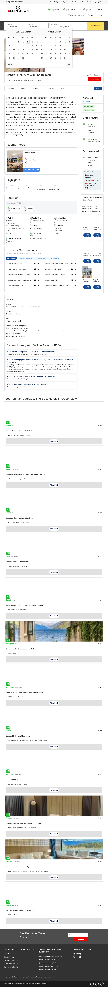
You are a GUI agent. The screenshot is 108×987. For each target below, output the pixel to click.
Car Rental (97, 10)
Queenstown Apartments (47, 969)
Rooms (23, 88)
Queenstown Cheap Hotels (48, 966)
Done (68, 64)
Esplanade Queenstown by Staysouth (20, 910)
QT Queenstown (12, 779)
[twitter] (97, 984)
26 (37, 54)
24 (27, 54)
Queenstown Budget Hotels (48, 959)
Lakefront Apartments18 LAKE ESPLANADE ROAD (25, 474)
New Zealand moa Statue (60, 367)
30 (23, 58)
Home (56, 10)
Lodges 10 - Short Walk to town (18, 736)
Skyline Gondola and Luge (57, 369)
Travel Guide (77, 957)
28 (14, 58)
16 (23, 49)
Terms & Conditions (11, 960)
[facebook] (92, 984)
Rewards (80, 15)
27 (9, 58)
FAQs (62, 88)
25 (32, 54)
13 (9, 49)
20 (9, 54)
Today (10, 64)
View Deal (87, 235)
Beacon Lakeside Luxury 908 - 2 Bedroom (21, 431)
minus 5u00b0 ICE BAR (59, 365)
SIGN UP (81, 939)
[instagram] (102, 984)
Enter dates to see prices (31, 169)
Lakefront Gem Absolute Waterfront (19, 518)
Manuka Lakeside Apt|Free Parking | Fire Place (23, 823)
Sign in (65, 2)
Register (74, 2)
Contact (98, 15)
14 (14, 49)
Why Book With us (11, 964)
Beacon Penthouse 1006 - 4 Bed (87, 280)
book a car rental (91, 182)
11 (32, 45)
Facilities (35, 88)
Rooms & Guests (54, 24)
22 (18, 54)
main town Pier (44, 369)
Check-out (30, 24)
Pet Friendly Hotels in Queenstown (50, 956)
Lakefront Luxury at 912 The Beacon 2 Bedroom (97, 228)
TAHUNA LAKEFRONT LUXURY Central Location (24, 605)
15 (18, 49)
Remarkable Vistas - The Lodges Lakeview (22, 867)
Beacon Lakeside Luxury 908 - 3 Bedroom (87, 228)
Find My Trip (54, 2)
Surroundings (49, 88)
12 (37, 45)
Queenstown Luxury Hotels (48, 963)
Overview (11, 88)
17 (27, 49)
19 (37, 49)
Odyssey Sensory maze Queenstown (24, 367)
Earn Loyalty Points (11, 967)
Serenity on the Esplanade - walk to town (21, 649)
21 (14, 54)
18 (32, 49)
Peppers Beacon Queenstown (17, 562)
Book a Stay (95, 79)
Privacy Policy (9, 957)
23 (23, 54)
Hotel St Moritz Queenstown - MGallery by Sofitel (24, 692)
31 (69, 58)
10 (27, 45)
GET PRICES (95, 26)
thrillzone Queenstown (43, 367)
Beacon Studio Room (97, 280)
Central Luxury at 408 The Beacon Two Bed (97, 254)
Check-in (9, 24)
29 (18, 58)
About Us (7, 954)
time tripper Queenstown (29, 369)
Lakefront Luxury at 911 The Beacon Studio (86, 254)
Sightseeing (77, 954)
